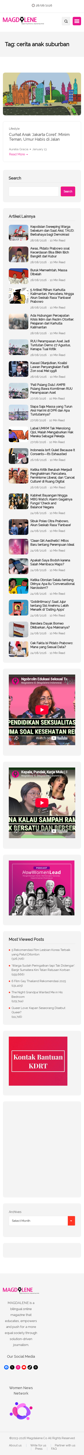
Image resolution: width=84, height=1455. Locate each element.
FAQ (54, 1448)
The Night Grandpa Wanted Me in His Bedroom (37, 995)
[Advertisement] (42, 1149)
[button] (77, 21)
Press (38, 1448)
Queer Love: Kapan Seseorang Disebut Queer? (38, 1010)
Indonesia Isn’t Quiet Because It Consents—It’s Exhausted (52, 452)
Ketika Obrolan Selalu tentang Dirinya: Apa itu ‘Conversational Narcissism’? (52, 584)
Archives (15, 1212)
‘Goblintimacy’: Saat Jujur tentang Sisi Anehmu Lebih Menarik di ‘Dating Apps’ (49, 605)
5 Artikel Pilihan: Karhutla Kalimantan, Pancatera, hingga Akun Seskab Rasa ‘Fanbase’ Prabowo (52, 295)
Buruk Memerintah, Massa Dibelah (48, 272)
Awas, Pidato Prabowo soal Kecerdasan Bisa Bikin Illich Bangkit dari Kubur (50, 252)
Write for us (38, 1445)
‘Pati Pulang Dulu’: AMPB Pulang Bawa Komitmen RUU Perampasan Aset (51, 388)
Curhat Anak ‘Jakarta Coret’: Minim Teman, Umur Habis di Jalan (39, 137)
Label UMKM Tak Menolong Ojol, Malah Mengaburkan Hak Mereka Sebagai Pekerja (51, 432)
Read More (17, 154)
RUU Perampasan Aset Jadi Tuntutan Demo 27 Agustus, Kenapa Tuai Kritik (50, 345)
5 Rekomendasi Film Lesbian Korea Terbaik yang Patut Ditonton (41, 952)
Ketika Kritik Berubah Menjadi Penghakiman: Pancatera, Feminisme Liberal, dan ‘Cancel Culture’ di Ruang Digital (52, 475)
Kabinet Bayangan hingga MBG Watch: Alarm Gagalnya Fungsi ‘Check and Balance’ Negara (51, 501)
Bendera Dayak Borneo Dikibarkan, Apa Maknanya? (50, 625)
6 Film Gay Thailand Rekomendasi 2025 (39, 981)
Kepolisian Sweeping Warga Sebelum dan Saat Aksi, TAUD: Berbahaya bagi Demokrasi (52, 230)
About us (15, 1445)
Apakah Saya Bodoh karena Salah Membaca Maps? (50, 562)
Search (15, 178)
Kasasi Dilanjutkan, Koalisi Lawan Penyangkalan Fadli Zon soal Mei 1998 (49, 367)
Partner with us (65, 1445)
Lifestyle (14, 128)
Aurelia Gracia (18, 149)
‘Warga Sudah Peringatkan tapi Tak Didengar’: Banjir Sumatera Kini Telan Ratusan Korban (43, 968)
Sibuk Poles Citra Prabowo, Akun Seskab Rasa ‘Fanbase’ (50, 523)
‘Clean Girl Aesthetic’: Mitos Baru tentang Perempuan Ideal (52, 542)
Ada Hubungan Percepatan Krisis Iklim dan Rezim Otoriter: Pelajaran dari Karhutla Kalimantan (52, 321)
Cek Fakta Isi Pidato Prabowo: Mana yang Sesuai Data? (51, 645)
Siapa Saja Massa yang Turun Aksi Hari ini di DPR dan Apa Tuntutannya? (51, 410)
